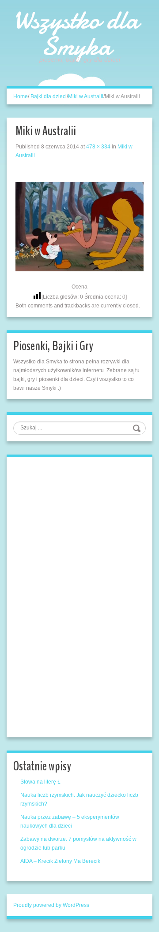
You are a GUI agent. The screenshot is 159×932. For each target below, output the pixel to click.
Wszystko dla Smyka (76, 33)
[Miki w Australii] (79, 226)
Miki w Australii (85, 96)
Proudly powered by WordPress (51, 905)
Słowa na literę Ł (40, 782)
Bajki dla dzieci (48, 96)
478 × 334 (98, 147)
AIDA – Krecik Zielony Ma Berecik (60, 861)
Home (20, 96)
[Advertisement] (79, 596)
